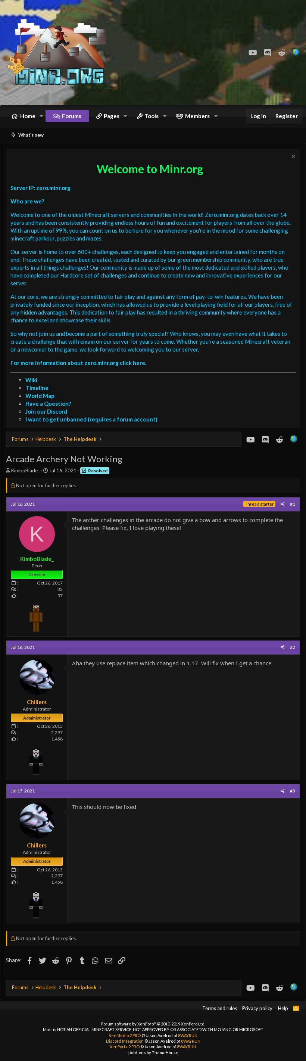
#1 (292, 504)
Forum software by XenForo (153, 1023)
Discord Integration (125, 1041)
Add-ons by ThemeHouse (153, 1052)
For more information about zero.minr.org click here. (78, 362)
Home (27, 116)
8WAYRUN (187, 1035)
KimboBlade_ (25, 470)
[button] (41, 116)
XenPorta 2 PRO (125, 1046)
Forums (71, 116)
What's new (31, 135)
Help (283, 1008)
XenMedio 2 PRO (125, 1035)
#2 (292, 647)
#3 (292, 791)
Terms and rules (219, 1008)
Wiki (31, 380)
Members (197, 116)
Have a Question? (48, 403)
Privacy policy (257, 1008)
